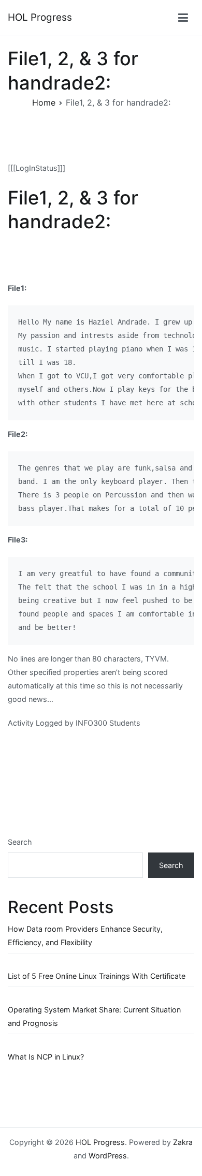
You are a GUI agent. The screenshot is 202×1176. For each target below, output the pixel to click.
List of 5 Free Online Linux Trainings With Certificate (96, 976)
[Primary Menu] (183, 18)
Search (20, 841)
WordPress (108, 1155)
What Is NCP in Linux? (46, 1056)
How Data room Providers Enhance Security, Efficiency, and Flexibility (85, 935)
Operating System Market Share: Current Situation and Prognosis (94, 1016)
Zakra (183, 1142)
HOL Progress (40, 17)
